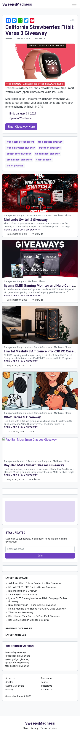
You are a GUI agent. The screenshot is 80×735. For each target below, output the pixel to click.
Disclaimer (46, 678)
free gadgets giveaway (50, 142)
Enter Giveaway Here (21, 126)
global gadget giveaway (47, 153)
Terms (44, 682)
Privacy (9, 689)
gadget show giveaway (19, 153)
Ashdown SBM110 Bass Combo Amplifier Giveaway (34, 583)
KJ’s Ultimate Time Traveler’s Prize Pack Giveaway (34, 616)
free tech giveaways (50, 148)
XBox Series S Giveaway (22, 417)
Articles (9, 682)
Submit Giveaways (14, 686)
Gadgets (39, 38)
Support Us (46, 686)
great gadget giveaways (19, 159)
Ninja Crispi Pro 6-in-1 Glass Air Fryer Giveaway (32, 605)
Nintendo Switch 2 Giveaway (26, 220)
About (26, 728)
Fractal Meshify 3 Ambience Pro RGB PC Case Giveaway (37, 608)
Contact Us (47, 689)
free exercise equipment (20, 142)
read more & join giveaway (21, 229)
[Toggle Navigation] (74, 4)
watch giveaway (15, 165)
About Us (10, 678)
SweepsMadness (17, 4)
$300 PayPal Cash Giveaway (22, 594)
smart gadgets (44, 159)
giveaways (23, 38)
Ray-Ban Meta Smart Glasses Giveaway (34, 465)
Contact (53, 728)
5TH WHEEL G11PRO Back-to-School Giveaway (32, 587)
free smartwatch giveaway (21, 148)
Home (8, 38)
